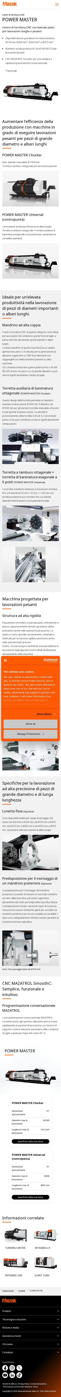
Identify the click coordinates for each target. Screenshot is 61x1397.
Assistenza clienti (11, 1336)
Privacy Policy (23, 1384)
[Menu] (57, 4)
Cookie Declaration (38, 1384)
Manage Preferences (28, 734)
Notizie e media (10, 1327)
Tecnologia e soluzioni (14, 1319)
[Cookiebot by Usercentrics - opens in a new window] (45, 660)
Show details (44, 714)
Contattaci (7, 1352)
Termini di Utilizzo (9, 1384)
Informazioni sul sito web (13, 1386)
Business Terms (31, 1386)
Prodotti (6, 1311)
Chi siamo (7, 1344)
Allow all (30, 724)
